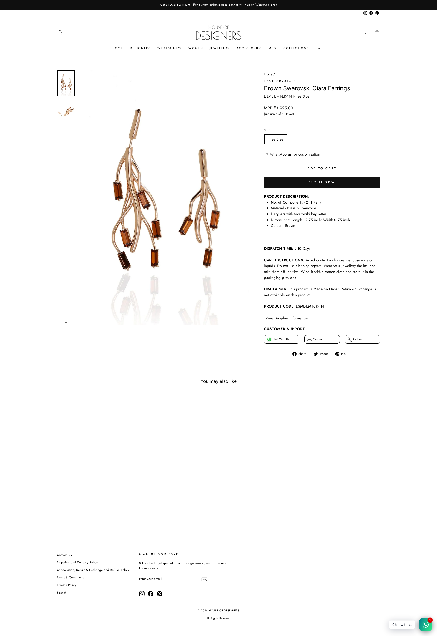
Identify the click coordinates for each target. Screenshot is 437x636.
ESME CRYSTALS (280, 81)
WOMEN (195, 48)
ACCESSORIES (249, 48)
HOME (117, 48)
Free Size (275, 139)
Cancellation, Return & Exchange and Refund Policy (93, 570)
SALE (320, 48)
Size (268, 130)
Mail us (317, 339)
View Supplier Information (286, 318)
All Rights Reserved (218, 618)
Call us (357, 339)
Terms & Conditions (70, 577)
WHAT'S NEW (169, 48)
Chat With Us (280, 339)
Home (268, 74)
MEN (273, 48)
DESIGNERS (140, 48)
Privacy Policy (66, 585)
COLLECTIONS (296, 48)
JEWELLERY (219, 48)
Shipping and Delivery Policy (77, 562)
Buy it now (322, 182)
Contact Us (64, 555)
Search (61, 592)
